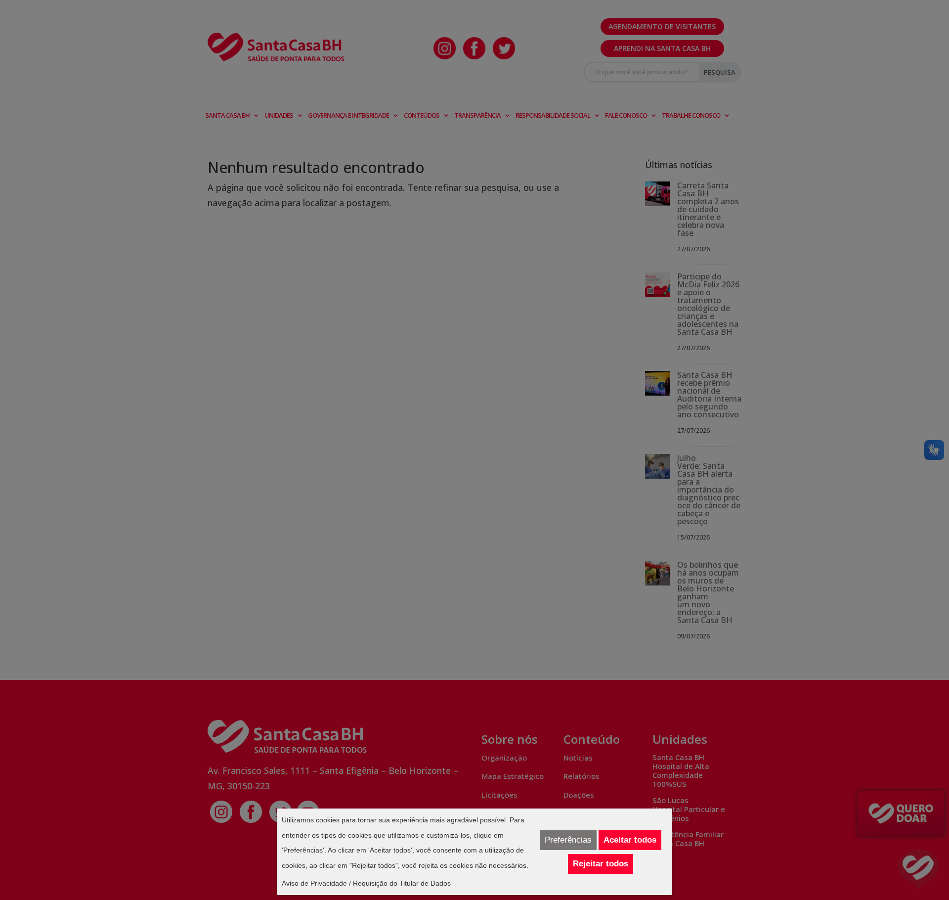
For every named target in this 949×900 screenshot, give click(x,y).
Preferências (568, 840)
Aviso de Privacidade (314, 883)
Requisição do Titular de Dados (402, 883)
